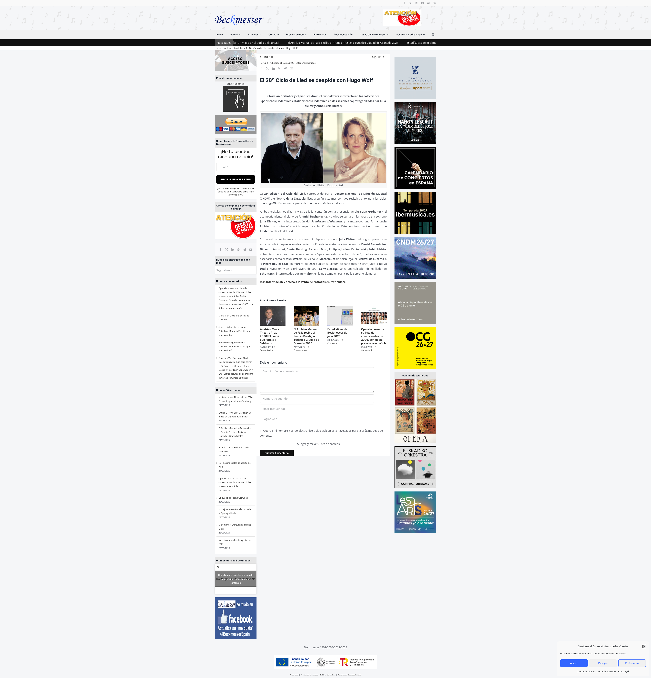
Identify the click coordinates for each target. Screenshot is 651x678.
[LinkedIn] (233, 249)
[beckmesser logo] (239, 12)
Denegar (603, 663)
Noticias (311, 62)
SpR (266, 62)
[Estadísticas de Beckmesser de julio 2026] (340, 308)
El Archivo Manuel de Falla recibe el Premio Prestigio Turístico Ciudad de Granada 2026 (287, 43)
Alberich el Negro (227, 342)
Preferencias (632, 663)
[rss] (434, 3)
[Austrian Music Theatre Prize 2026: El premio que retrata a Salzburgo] (272, 308)
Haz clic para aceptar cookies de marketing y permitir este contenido (235, 579)
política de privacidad (230, 191)
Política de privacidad (606, 671)
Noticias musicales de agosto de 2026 (435, 43)
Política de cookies (586, 671)
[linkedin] (428, 3)
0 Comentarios (267, 348)
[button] (644, 646)
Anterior (268, 57)
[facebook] (404, 3)
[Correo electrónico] (251, 249)
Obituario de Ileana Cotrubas (233, 497)
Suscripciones (235, 84)
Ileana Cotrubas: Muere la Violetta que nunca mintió (234, 330)
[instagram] (416, 3)
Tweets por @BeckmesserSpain (235, 579)
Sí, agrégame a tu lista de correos (318, 444)
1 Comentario (368, 348)
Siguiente (378, 57)
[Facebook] (221, 249)
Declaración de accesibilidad (349, 675)
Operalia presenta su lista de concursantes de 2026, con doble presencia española (236, 304)
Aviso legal (294, 675)
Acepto (574, 663)
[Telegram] (245, 249)
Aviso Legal (623, 671)
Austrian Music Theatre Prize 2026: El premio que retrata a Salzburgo (270, 336)
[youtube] (422, 3)
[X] (227, 249)
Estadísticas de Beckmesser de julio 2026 (377, 43)
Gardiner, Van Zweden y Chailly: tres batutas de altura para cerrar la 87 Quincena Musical (236, 373)
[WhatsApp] (239, 249)
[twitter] (410, 3)
